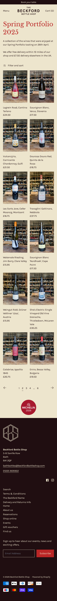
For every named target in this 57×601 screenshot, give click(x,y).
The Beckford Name (13, 497)
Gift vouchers (10, 527)
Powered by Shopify (41, 577)
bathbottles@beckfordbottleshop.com (24, 465)
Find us (7, 531)
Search (7, 489)
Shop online (9, 518)
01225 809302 (11, 470)
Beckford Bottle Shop (20, 577)
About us (8, 510)
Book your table (28, 2)
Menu (6, 10)
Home (6, 505)
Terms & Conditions (14, 493)
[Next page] (52, 388)
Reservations (10, 514)
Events (6, 522)
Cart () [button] (49, 10)
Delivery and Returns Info (17, 502)
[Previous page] (5, 388)
